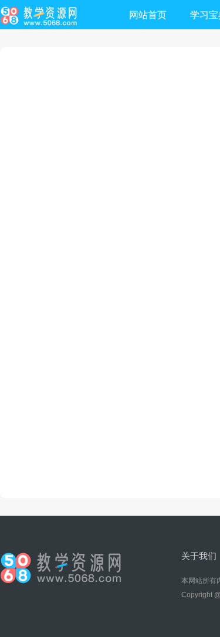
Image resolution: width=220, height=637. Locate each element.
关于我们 (198, 556)
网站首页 (148, 15)
